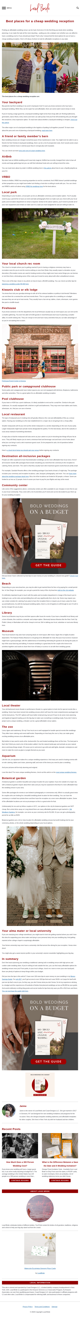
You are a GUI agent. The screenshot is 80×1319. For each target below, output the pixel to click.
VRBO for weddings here (34, 186)
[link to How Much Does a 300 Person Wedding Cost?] (20, 1145)
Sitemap (54, 1307)
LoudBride (41, 1273)
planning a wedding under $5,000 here (15, 284)
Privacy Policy (28, 1307)
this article (48, 168)
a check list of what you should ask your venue (23, 450)
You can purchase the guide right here (15, 991)
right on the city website (66, 590)
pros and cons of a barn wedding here (32, 151)
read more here (47, 130)
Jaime (23, 1106)
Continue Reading (20, 1180)
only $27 (19, 979)
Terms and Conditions (42, 1307)
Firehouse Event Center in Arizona (14, 381)
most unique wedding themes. (66, 772)
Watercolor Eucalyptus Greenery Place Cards (40, 1268)
